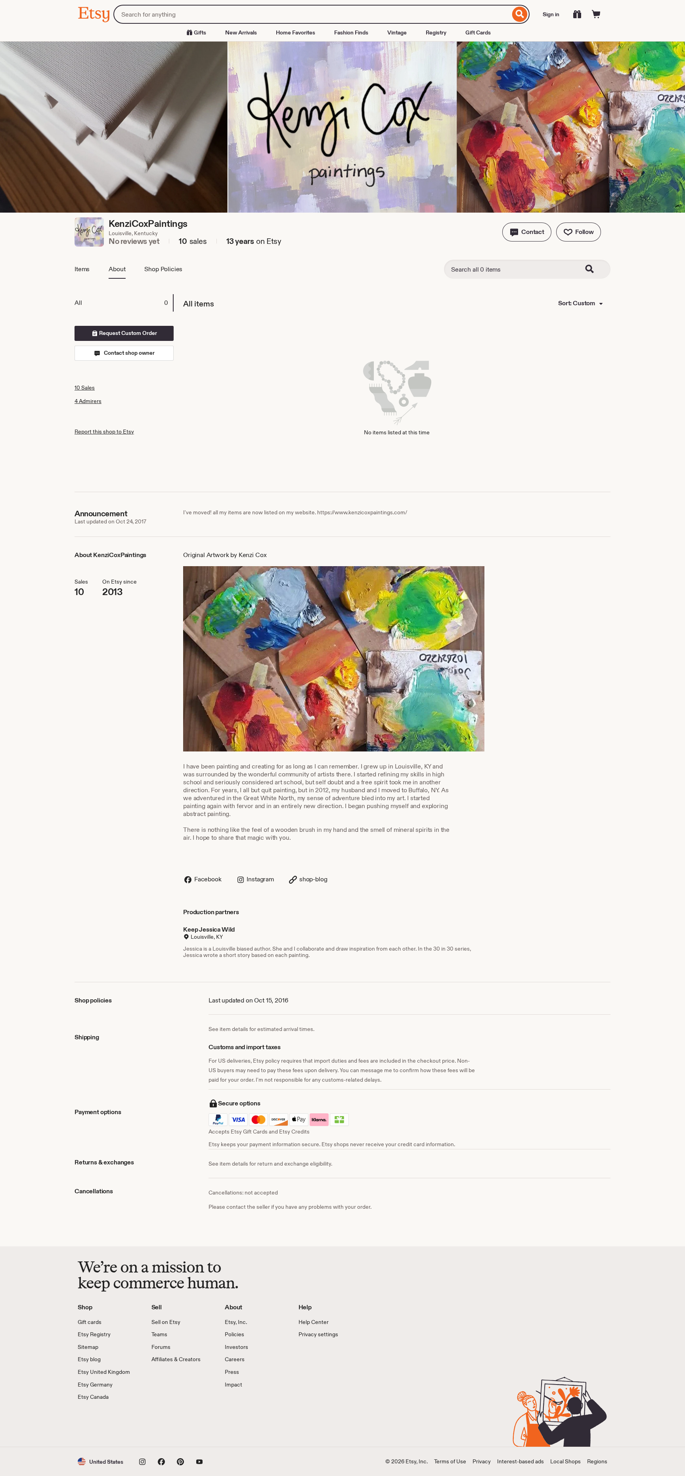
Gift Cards (478, 32)
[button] (526, 232)
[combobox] (311, 14)
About (117, 269)
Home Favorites (295, 32)
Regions (597, 1461)
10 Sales (85, 387)
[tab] (124, 303)
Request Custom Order (127, 333)
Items (82, 269)
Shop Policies (163, 269)
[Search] (520, 14)
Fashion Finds (351, 32)
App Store (104, 1424)
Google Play (164, 1424)
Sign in (551, 14)
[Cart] (596, 14)
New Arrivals (241, 32)
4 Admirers (88, 401)
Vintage (397, 32)
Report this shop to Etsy (104, 431)
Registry (436, 32)
